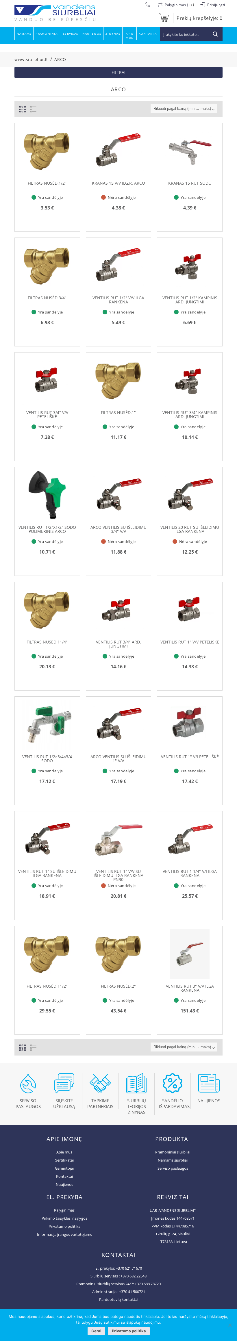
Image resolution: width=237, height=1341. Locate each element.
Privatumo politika (64, 1226)
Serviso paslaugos (173, 1168)
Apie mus (129, 35)
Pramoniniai (47, 33)
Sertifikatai (64, 1160)
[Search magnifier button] (215, 34)
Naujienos (91, 33)
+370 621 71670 (129, 1268)
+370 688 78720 (148, 1283)
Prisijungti (215, 4)
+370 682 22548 (134, 1276)
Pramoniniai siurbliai (172, 1152)
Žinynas (112, 33)
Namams (24, 33)
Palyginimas (64, 1210)
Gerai (96, 1331)
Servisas (70, 33)
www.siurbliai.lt (31, 59)
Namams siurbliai (173, 1160)
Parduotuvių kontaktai (118, 1299)
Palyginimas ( (177, 4)
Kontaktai (148, 33)
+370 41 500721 (132, 1291)
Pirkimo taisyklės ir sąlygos (64, 1218)
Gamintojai (64, 1168)
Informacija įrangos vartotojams (64, 1234)
